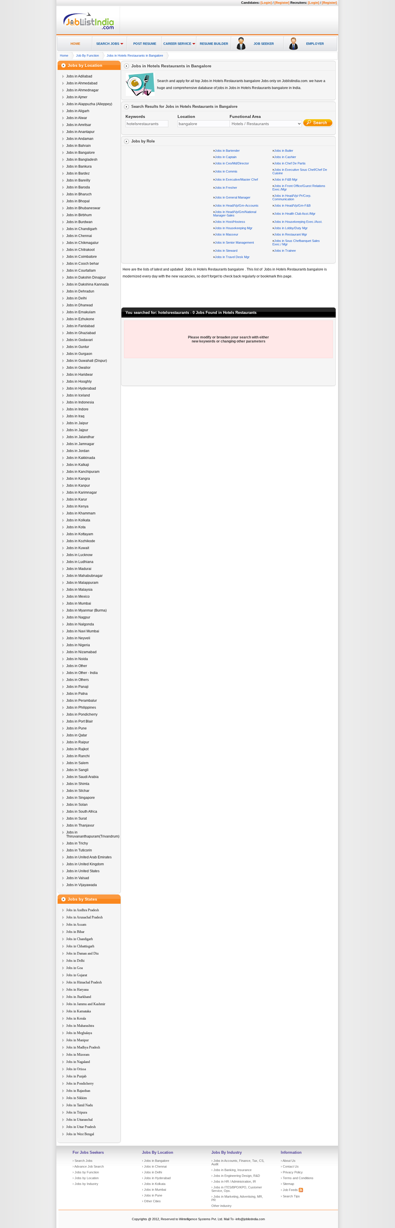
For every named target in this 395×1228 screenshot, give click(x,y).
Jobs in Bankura (79, 166)
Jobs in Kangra (78, 479)
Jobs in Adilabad (79, 76)
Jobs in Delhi (76, 298)
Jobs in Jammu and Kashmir (85, 1004)
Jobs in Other (76, 666)
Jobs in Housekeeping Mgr (233, 228)
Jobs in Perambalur (81, 701)
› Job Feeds (290, 1190)
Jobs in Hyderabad (81, 388)
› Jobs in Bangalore (155, 1160)
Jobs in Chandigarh (81, 229)
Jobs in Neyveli (78, 638)
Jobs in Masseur (226, 234)
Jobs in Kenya (77, 506)
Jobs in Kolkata (78, 520)
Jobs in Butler (283, 150)
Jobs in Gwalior (78, 368)
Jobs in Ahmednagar (82, 90)
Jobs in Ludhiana (79, 562)
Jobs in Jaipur (77, 423)
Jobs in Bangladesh (81, 160)
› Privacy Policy (292, 1172)
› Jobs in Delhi (152, 1172)
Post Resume (144, 43)
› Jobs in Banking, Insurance (231, 1170)
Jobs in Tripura (76, 1112)
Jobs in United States (82, 871)
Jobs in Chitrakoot (80, 250)
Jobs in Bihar (75, 932)
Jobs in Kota (76, 527)
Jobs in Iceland (78, 395)
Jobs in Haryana (77, 990)
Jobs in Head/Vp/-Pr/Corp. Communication (291, 197)
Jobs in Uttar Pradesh (81, 1127)
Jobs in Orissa (76, 1069)
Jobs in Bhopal (78, 201)
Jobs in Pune (76, 728)
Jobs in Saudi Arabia (82, 777)
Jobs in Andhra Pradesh (82, 910)
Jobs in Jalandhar (80, 437)
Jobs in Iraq (75, 416)
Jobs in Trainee (285, 250)
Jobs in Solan (77, 805)
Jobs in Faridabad (80, 326)
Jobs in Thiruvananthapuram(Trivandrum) (92, 834)
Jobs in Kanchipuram (82, 472)
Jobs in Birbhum (79, 215)
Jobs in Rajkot (77, 749)
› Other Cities (151, 1201)
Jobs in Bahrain (78, 146)
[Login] (266, 2)
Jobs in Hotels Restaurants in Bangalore (135, 55)
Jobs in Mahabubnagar (84, 576)
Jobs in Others (77, 680)
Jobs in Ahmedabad (81, 83)
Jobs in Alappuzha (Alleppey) (89, 104)
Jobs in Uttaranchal (79, 1120)
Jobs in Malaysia (79, 590)
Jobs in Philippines (81, 707)
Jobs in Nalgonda (80, 624)
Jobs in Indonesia (80, 402)
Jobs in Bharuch (79, 194)
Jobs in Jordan (77, 451)
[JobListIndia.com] (89, 28)
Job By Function (87, 55)
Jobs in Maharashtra (80, 1026)
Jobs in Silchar (77, 791)
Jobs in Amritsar (78, 125)
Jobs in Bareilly (78, 180)
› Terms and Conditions (297, 1178)
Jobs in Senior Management (234, 242)
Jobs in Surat (76, 818)
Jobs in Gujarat (76, 975)
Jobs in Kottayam (79, 534)
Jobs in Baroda (78, 187)
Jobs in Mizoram (77, 1055)
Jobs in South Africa (81, 812)
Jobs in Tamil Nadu (79, 1105)
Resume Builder (214, 43)
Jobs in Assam (76, 925)
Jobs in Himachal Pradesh (84, 982)
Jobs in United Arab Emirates (89, 857)
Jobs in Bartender (227, 150)
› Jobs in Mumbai (154, 1189)
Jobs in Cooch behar (82, 264)
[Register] (281, 2)
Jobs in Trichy (77, 843)
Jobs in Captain (226, 157)
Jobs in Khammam (80, 513)
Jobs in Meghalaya (79, 1033)
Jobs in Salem (77, 763)
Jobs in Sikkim (76, 1098)
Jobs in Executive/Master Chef (236, 179)
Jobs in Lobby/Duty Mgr (291, 228)
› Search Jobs (83, 1160)
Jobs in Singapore (80, 798)
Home (75, 43)
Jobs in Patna (77, 694)
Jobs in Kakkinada (80, 458)
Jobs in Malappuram (82, 583)
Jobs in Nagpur (78, 617)
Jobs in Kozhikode (80, 541)
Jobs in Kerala (76, 1018)
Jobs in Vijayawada (81, 885)
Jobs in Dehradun (80, 291)
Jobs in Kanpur (78, 486)
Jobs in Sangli (77, 770)
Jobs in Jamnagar (80, 444)
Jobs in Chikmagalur (82, 243)
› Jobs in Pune (152, 1195)
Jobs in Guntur (77, 347)
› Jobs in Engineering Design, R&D (235, 1175)
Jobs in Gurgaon (79, 354)
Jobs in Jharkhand (78, 997)
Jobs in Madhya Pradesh (83, 1047)
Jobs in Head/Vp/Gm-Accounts (237, 205)
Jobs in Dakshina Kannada (87, 284)
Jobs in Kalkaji (77, 465)
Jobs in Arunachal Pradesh (84, 917)
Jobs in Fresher (226, 187)
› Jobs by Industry (85, 1184)
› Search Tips (290, 1196)
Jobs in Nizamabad (81, 652)
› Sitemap (287, 1184)
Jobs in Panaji (77, 687)
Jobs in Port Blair (79, 721)
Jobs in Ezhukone (80, 319)
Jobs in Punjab (76, 1076)
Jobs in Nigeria (78, 645)
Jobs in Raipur (77, 742)
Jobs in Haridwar (79, 375)
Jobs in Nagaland (78, 1062)
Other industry (221, 1205)
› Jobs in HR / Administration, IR (233, 1181)
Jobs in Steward (226, 250)
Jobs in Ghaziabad (81, 333)
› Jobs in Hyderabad (156, 1178)
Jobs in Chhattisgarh (80, 946)
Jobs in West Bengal (80, 1134)
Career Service (177, 43)
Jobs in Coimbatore (81, 257)
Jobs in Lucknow (79, 555)
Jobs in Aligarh (77, 111)
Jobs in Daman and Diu (82, 953)
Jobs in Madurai (78, 569)
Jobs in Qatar (76, 735)
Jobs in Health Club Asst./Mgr (294, 213)
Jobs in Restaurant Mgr (290, 234)
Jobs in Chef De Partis (290, 163)
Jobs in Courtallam (81, 270)
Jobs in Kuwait (77, 548)
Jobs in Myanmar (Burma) (86, 610)
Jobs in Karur (76, 499)
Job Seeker (264, 43)
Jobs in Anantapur (80, 132)
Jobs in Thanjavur (80, 825)
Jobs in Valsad (77, 878)
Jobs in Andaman (79, 139)
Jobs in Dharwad (79, 305)
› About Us (288, 1160)
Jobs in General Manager (232, 197)
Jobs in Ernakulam (80, 312)
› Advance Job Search (88, 1166)
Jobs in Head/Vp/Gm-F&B (292, 205)
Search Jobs (107, 43)
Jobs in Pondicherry (81, 714)
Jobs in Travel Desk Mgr (232, 257)
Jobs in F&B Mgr (286, 179)
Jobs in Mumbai (78, 603)
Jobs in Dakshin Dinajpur (86, 277)
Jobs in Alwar (76, 118)
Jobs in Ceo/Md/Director (232, 163)
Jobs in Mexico (78, 596)
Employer (315, 43)
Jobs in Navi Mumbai (82, 631)
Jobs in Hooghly (79, 381)
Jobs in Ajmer (76, 97)
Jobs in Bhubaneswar (83, 208)
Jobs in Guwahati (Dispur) (86, 361)
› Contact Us (290, 1166)
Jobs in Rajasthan (78, 1091)
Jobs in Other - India (82, 673)
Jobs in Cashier (285, 157)
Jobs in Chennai (79, 236)
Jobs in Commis (226, 171)
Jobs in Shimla (77, 784)
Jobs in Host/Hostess (230, 221)
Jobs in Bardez (78, 173)
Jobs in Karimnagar (81, 492)
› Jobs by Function (86, 1172)
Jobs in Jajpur (77, 430)
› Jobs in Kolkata (153, 1184)
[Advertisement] (228, 21)
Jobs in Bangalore (80, 153)
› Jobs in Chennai (154, 1166)
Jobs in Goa (74, 968)
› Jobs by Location (86, 1178)
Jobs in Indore (77, 409)
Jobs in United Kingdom (85, 864)
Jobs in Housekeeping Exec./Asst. (298, 221)
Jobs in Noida (77, 659)
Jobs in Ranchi (78, 756)
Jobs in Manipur (77, 1040)
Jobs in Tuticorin (79, 850)
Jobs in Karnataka (78, 1011)
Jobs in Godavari (79, 340)
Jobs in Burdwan (79, 222)
